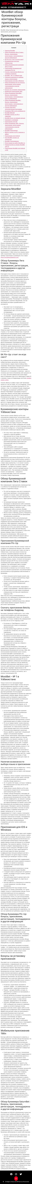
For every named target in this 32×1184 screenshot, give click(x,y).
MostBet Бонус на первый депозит (15, 118)
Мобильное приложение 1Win (13, 91)
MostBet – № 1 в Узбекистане (13, 75)
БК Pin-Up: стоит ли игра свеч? (14, 59)
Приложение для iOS (11, 121)
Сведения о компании (11, 120)
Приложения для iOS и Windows (14, 81)
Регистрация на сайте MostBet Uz (15, 143)
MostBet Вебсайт (10, 112)
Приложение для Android (12, 136)
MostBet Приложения (11, 130)
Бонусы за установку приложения (15, 89)
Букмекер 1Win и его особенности (15, 111)
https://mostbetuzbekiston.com (9, 257)
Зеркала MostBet (10, 50)
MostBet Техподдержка (12, 141)
